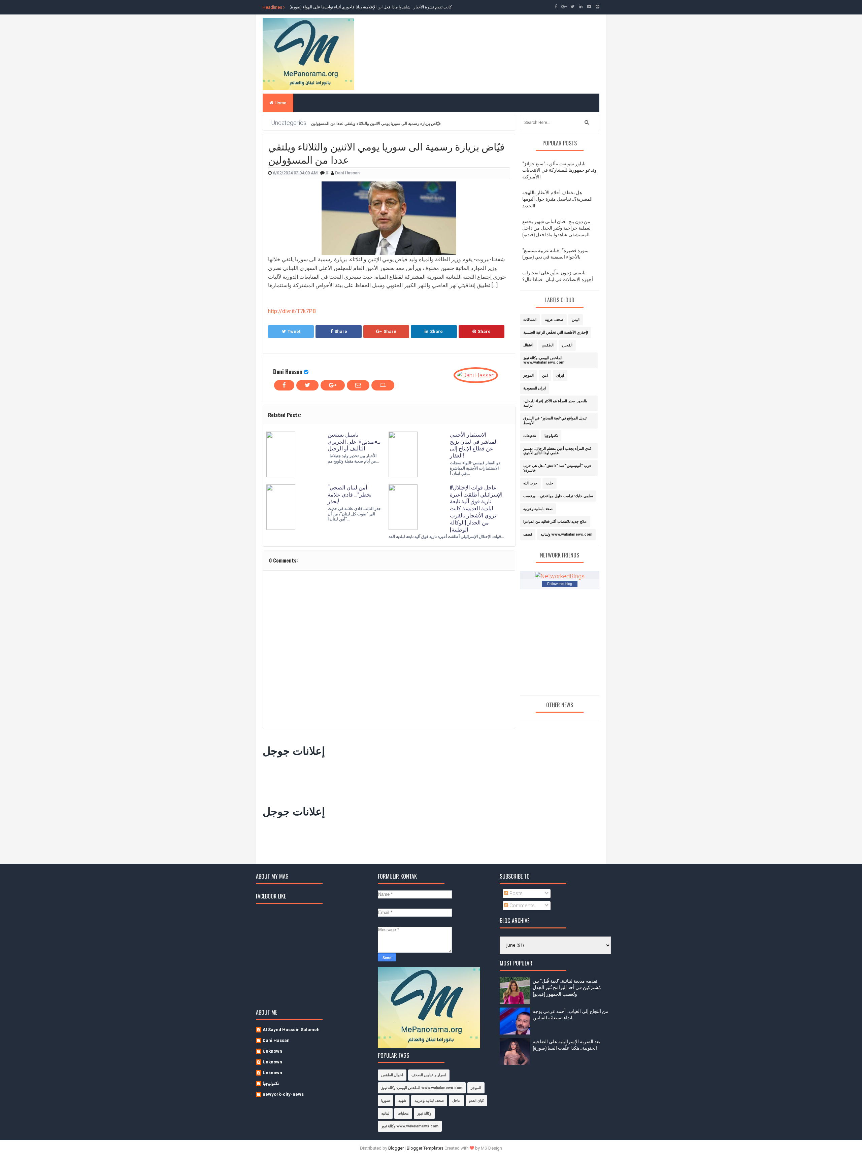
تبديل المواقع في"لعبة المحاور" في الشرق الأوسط (555, 420)
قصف (527, 534)
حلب (549, 483)
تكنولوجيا (551, 436)
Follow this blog (559, 584)
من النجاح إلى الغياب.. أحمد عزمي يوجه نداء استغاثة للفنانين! (570, 1014)
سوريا (385, 1100)
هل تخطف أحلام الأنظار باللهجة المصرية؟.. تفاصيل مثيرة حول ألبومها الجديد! (557, 199)
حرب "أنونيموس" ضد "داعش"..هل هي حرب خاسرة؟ (557, 468)
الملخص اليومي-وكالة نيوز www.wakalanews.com (543, 360)
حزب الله (530, 483)
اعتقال (528, 345)
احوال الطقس (392, 1075)
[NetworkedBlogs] (560, 575)
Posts (515, 893)
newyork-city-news (283, 1094)
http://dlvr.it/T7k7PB (292, 311)
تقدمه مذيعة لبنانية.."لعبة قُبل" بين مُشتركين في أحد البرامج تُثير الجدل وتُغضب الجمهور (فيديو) (567, 987)
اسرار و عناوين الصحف (428, 1075)
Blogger (396, 1148)
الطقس (548, 345)
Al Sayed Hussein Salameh (291, 1029)
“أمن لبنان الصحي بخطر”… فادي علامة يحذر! (349, 494)
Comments (521, 906)
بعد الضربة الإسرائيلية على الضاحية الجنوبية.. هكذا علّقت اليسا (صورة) (566, 1044)
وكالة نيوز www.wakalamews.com (409, 1126)
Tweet (294, 331)
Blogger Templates (425, 1148)
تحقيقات (529, 436)
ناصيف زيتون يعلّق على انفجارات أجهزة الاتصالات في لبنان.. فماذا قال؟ (557, 275)
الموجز (528, 375)
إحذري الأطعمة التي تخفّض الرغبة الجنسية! (555, 332)
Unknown (272, 1051)
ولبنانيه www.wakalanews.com (566, 534)
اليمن (575, 319)
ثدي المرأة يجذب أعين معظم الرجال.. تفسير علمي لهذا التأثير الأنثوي (557, 450)
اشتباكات (529, 319)
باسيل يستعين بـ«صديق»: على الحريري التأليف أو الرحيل (354, 441)
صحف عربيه (554, 319)
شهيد (402, 1100)
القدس (567, 345)
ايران (560, 375)
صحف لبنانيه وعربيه (538, 509)
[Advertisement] (385, 779)
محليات (403, 1113)
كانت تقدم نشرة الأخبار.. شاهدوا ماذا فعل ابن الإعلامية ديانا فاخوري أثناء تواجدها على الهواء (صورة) (371, 7)
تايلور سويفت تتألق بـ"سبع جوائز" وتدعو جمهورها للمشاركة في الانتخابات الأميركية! (559, 170)
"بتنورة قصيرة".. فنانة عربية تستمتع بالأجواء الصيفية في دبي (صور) (555, 253)
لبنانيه (385, 1113)
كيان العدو (476, 1100)
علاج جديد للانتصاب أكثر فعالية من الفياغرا (555, 521)
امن (545, 375)
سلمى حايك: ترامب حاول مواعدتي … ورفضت (558, 496)
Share (340, 331)
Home (280, 102)
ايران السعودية (534, 388)
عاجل (456, 1100)
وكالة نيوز (424, 1113)
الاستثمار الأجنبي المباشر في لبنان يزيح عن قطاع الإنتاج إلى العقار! (474, 444)
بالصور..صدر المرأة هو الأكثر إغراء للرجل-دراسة (555, 403)
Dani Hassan (287, 371)
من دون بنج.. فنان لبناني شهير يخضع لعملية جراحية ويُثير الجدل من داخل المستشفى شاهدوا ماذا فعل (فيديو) (556, 227)
